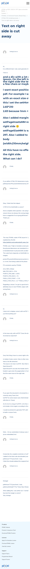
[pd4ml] (7, 3)
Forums (4, 13)
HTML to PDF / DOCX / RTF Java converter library (15, 10)
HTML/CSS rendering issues (10, 18)
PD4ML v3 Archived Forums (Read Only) (14, 15)
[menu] (27, 3)
